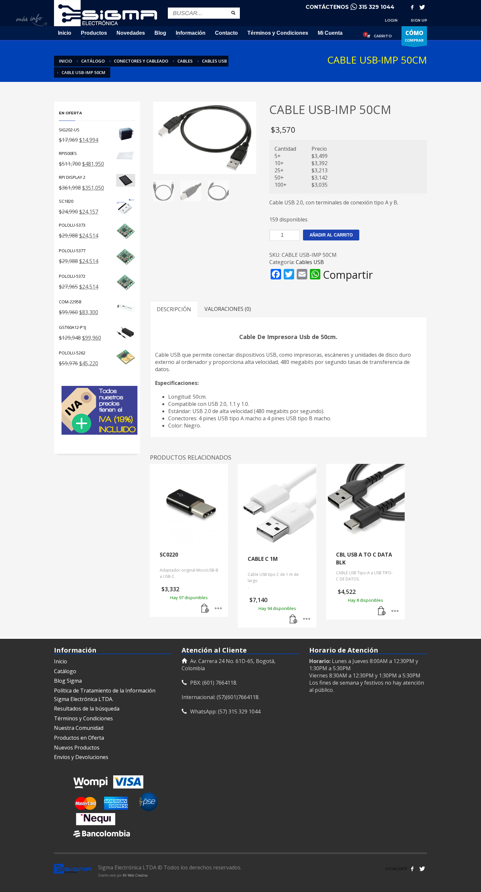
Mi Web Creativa (135, 875)
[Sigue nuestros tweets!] (422, 869)
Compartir (348, 275)
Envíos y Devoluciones (81, 757)
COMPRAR (414, 36)
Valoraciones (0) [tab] (228, 309)
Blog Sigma (68, 680)
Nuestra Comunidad (78, 727)
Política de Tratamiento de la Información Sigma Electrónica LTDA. (104, 695)
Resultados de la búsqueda (86, 708)
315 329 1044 (376, 7)
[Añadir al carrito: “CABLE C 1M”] (293, 619)
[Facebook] (412, 7)
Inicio (60, 661)
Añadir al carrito (331, 235)
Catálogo (65, 671)
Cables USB (310, 262)
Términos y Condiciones (83, 718)
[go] (233, 12)
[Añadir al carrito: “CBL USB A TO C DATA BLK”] (381, 611)
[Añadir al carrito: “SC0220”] (205, 608)
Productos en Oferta (79, 737)
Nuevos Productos (76, 747)
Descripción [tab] (174, 309)
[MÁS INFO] (218, 608)
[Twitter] (422, 7)
